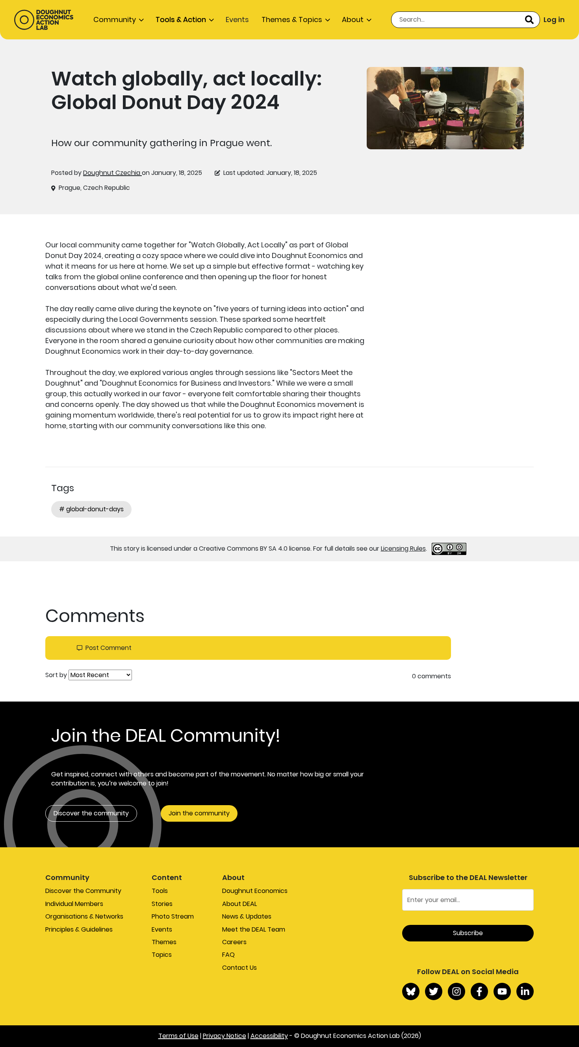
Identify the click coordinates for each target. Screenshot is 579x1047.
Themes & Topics (292, 19)
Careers (234, 942)
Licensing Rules (403, 548)
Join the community (199, 813)
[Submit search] (529, 19)
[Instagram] (456, 991)
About (353, 19)
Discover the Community (83, 890)
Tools (160, 890)
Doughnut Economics (255, 890)
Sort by (56, 675)
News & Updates (246, 916)
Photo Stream (173, 916)
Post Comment (108, 648)
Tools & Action (181, 19)
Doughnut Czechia (112, 172)
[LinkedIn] (525, 991)
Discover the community (91, 813)
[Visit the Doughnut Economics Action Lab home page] (43, 19)
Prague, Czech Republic (94, 188)
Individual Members (74, 903)
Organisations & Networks (84, 916)
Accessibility (269, 1035)
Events (237, 19)
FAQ (228, 954)
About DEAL (239, 903)
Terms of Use (178, 1035)
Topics (162, 954)
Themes (164, 942)
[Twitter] (433, 991)
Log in (554, 19)
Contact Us (239, 967)
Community (114, 19)
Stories (162, 903)
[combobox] (465, 19)
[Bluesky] (410, 991)
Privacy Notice (224, 1035)
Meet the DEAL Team (253, 929)
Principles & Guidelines (79, 929)
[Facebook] (479, 991)
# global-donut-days (91, 509)
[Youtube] (502, 991)
